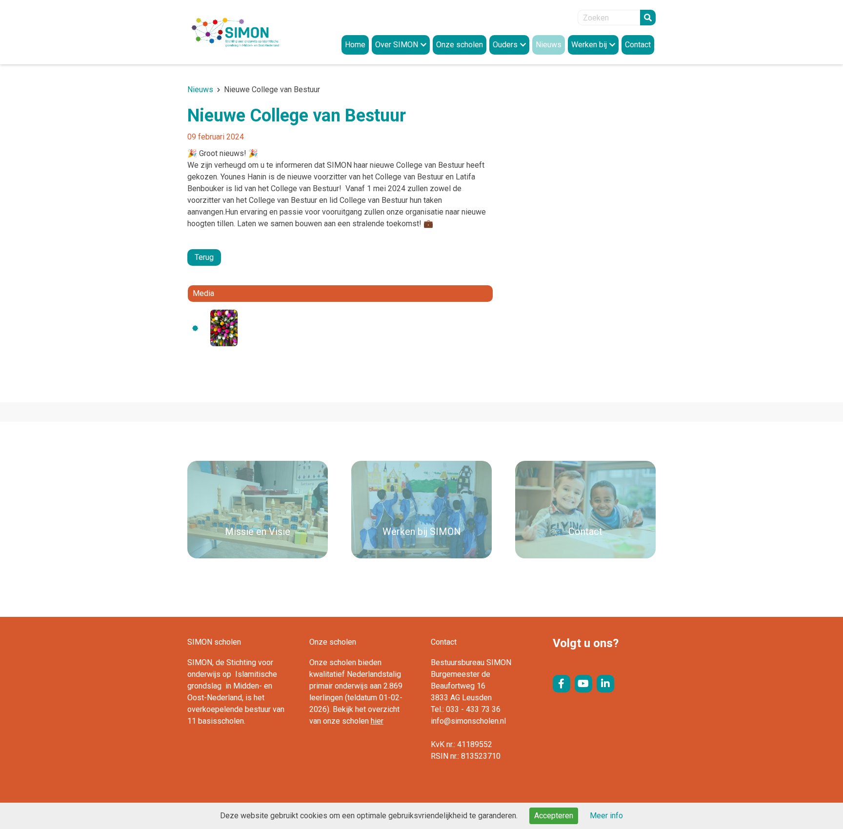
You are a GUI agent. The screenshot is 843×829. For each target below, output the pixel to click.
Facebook (561, 683)
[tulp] (224, 327)
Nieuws (200, 89)
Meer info (606, 815)
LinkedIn (605, 683)
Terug (204, 257)
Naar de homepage (245, 32)
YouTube (583, 683)
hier (377, 721)
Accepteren (553, 815)
